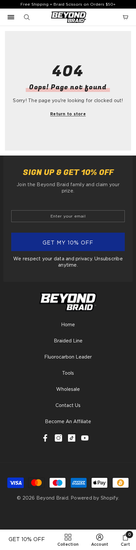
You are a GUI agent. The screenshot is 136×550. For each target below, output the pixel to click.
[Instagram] (58, 438)
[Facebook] (45, 438)
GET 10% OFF (27, 539)
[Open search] (26, 17)
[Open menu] (11, 17)
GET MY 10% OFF (68, 243)
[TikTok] (71, 438)
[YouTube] (84, 438)
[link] (99, 540)
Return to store (68, 114)
